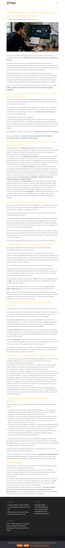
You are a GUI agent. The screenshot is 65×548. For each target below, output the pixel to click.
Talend (13, 524)
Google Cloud (19, 524)
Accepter (19, 545)
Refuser (26, 545)
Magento (15, 526)
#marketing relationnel (41, 507)
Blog (15, 19)
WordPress (25, 528)
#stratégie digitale (40, 505)
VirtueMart (18, 528)
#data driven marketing (41, 513)
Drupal (8, 530)
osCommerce (10, 528)
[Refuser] (63, 544)
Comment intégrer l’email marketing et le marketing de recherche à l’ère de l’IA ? (19, 507)
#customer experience (41, 509)
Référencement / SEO (32, 19)
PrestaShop (22, 526)
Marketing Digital (21, 19)
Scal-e (8, 524)
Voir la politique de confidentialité (39, 545)
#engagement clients (40, 511)
